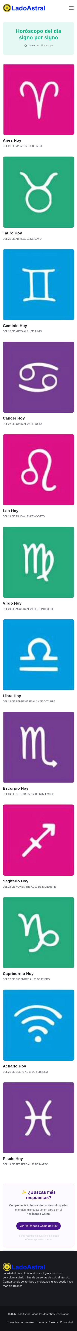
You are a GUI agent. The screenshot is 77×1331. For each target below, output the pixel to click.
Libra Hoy (12, 696)
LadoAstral (23, 1314)
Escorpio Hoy (15, 788)
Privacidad (66, 1322)
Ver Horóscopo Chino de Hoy (38, 1225)
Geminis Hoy (15, 325)
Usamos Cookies (47, 1322)
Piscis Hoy (13, 1158)
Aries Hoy (12, 140)
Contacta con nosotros (20, 1322)
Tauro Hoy (12, 233)
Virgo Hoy (12, 603)
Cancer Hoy (14, 418)
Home (31, 45)
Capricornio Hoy (18, 973)
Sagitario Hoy (15, 881)
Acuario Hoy (14, 1066)
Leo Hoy (11, 510)
